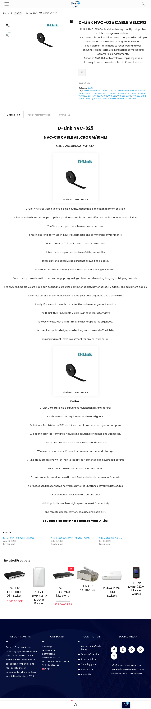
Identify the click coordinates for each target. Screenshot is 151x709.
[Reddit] (131, 649)
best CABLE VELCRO (92, 90)
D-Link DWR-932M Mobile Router (136, 588)
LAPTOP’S (47, 650)
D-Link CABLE (133, 90)
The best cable (100, 98)
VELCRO (132, 98)
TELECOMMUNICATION (54, 661)
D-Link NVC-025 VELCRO (96, 96)
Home (6, 13)
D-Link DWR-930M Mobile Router (39, 597)
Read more (39, 609)
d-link (124, 90)
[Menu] (6, 4)
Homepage (47, 647)
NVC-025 (112, 96)
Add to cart (14, 604)
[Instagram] (123, 649)
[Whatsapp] (140, 649)
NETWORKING (49, 657)
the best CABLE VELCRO (118, 98)
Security (89, 98)
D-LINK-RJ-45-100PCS (87, 588)
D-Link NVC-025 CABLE (117, 93)
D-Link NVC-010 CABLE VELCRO (18, 538)
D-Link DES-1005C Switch (111, 592)
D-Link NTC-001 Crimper (111, 538)
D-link (87, 83)
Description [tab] (13, 114)
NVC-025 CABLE (124, 96)
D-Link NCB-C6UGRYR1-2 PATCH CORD (70, 538)
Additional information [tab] (39, 114)
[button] (71, 21)
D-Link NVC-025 (99, 93)
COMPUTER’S (49, 654)
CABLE (18, 13)
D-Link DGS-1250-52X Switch (63, 592)
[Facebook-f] (114, 649)
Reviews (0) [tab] (64, 114)
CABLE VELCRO (114, 90)
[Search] (143, 4)
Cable (104, 90)
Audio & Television (51, 665)
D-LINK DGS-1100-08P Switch (15, 592)
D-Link (104, 521)
